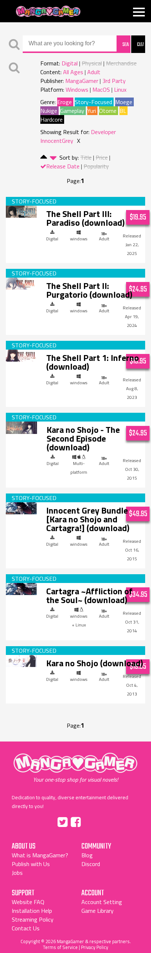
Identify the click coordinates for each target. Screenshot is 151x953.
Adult (93, 72)
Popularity (96, 166)
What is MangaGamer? (40, 855)
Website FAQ (28, 901)
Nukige (48, 110)
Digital (70, 63)
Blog (87, 855)
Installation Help (32, 910)
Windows (77, 89)
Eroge (64, 102)
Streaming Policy (33, 919)
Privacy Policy (94, 947)
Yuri (91, 110)
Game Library (97, 910)
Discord (90, 863)
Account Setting (101, 901)
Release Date (63, 166)
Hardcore (51, 119)
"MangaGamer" (75, 768)
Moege (123, 102)
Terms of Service (60, 947)
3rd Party (114, 80)
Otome (108, 110)
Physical (92, 63)
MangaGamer (48, 11)
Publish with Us (31, 863)
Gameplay (72, 110)
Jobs (17, 872)
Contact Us (26, 928)
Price (102, 157)
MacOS (101, 89)
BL (122, 110)
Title (86, 157)
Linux (120, 89)
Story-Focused (93, 102)
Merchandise (121, 63)
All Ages (73, 72)
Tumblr (91, 820)
